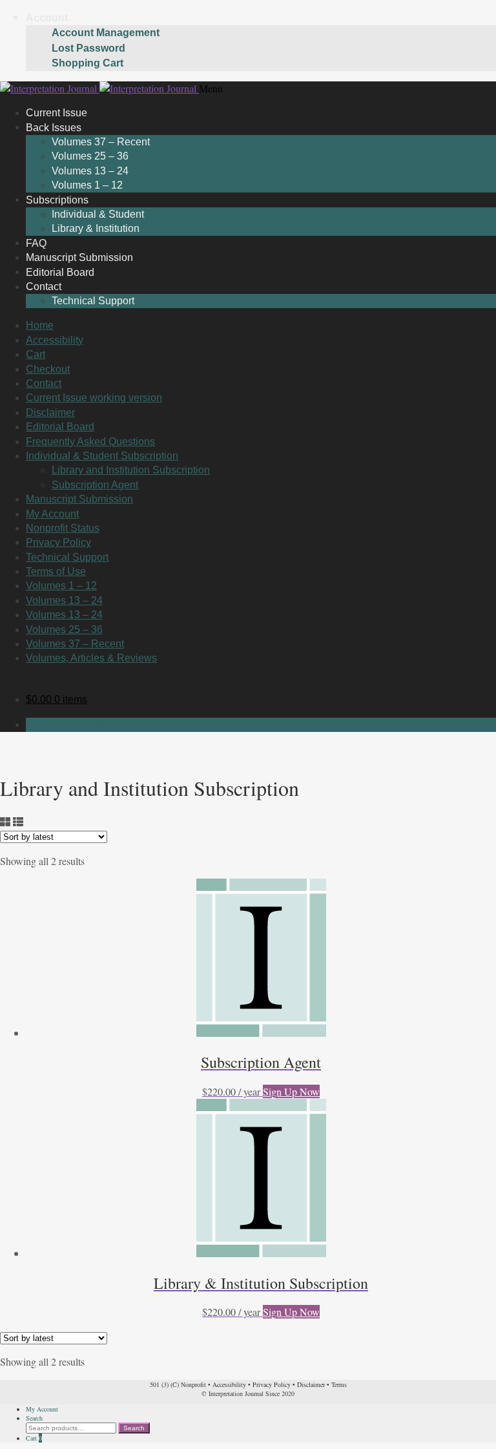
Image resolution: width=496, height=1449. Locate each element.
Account (47, 17)
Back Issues (53, 126)
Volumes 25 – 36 (90, 156)
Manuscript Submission (79, 499)
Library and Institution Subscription (131, 469)
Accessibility (54, 340)
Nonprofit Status (62, 528)
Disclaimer (50, 412)
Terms (339, 1384)
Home (40, 325)
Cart (35, 354)
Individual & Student (98, 214)
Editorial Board (60, 426)
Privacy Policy (58, 542)
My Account (52, 513)
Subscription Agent (95, 484)
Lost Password (88, 48)
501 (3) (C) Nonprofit (178, 1384)
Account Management (106, 32)
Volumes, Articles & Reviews (91, 657)
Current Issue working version (94, 397)
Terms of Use (56, 571)
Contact (43, 286)
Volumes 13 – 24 (90, 170)
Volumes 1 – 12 (61, 585)
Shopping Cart (87, 62)
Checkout (48, 369)
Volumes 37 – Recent (101, 141)
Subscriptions (57, 199)
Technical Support (93, 300)
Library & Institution (96, 228)
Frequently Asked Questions (90, 441)
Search (34, 1418)
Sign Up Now (291, 1091)
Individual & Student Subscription (102, 455)
